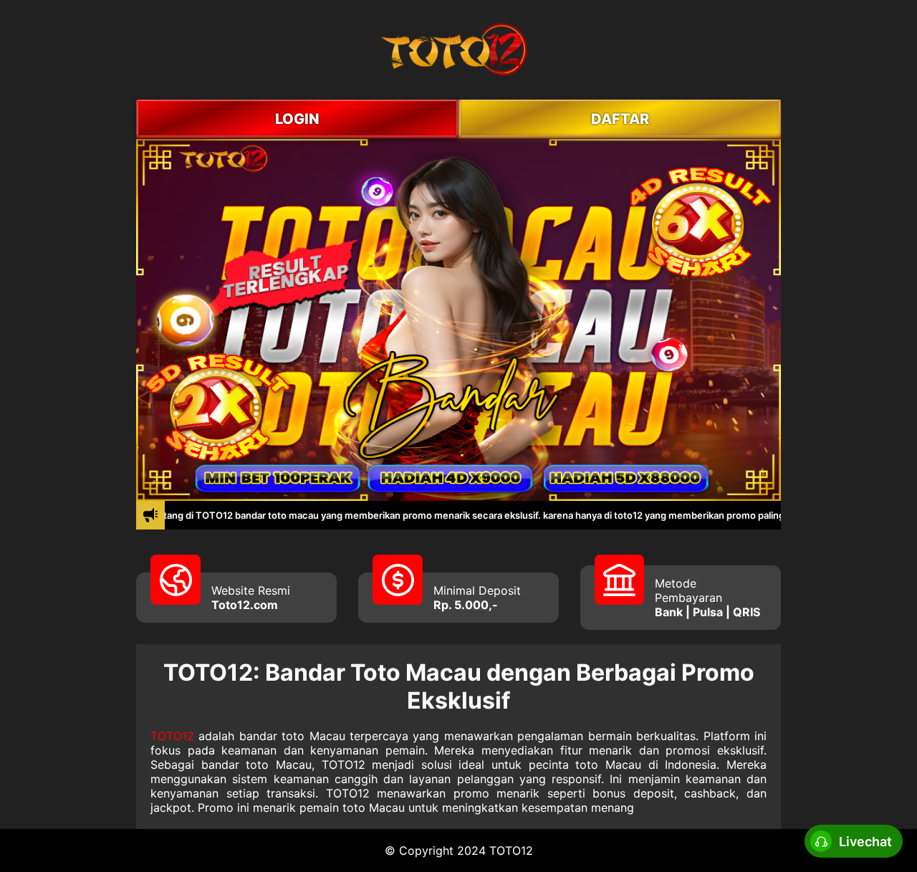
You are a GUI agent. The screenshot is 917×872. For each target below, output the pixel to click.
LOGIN (297, 119)
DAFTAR (620, 119)
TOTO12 (172, 736)
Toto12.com (244, 605)
